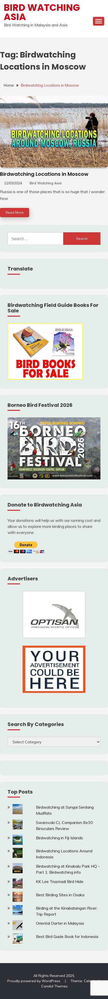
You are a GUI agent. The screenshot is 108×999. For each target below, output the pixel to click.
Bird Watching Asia (42, 12)
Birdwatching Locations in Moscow (44, 174)
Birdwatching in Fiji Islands (59, 837)
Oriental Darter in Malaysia (60, 923)
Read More (15, 212)
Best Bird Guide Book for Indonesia (67, 936)
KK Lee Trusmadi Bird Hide (59, 881)
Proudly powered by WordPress (34, 981)
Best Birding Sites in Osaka (60, 894)
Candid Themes (54, 986)
